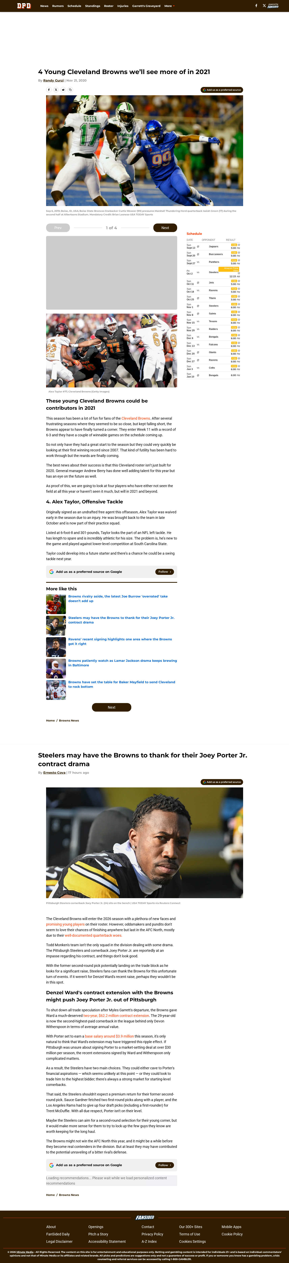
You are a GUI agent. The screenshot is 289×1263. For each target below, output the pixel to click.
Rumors (58, 6)
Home (50, 720)
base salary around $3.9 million (109, 1036)
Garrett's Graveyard (146, 6)
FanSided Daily (58, 1234)
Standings (92, 6)
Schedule (74, 6)
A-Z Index (149, 1241)
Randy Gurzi (53, 80)
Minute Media (24, 1251)
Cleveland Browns (136, 418)
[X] (264, 5)
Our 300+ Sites (190, 1227)
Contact (148, 1227)
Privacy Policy (152, 1234)
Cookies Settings (192, 1241)
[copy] (70, 89)
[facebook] (256, 5)
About (51, 1227)
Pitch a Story (98, 1234)
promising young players (65, 924)
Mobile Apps (231, 1227)
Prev (58, 228)
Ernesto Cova (54, 773)
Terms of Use (189, 1234)
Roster (108, 6)
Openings (95, 1227)
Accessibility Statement (107, 1241)
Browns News (69, 720)
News (44, 6)
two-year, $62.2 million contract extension (116, 1015)
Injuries (122, 6)
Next (165, 228)
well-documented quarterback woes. (93, 935)
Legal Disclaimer (59, 1241)
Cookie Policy (232, 1234)
